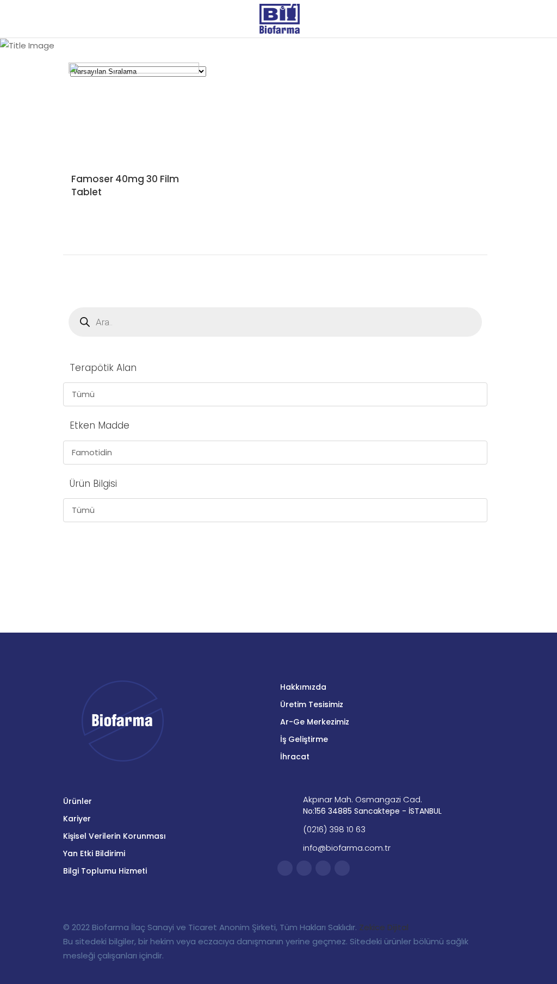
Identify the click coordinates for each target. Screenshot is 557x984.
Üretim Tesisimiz (311, 704)
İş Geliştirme (304, 739)
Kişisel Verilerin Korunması (114, 836)
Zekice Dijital (384, 927)
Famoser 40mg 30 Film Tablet (125, 185)
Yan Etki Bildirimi (94, 853)
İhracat (295, 756)
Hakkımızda (303, 687)
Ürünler (77, 801)
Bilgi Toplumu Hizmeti (105, 870)
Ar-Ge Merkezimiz (314, 721)
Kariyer (77, 818)
